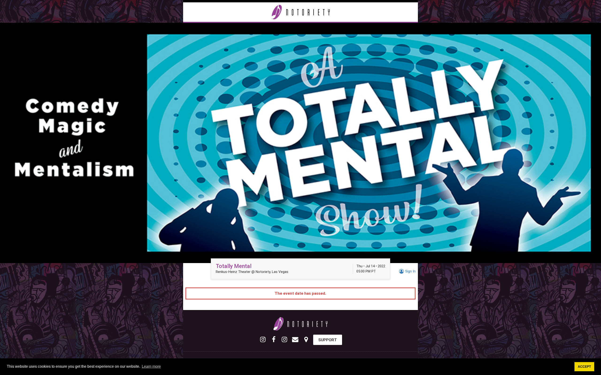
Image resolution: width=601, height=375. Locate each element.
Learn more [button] (151, 366)
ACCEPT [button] (584, 366)
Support (327, 339)
